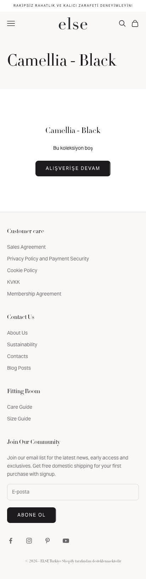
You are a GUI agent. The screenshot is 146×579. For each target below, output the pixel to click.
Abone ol (31, 515)
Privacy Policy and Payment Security (48, 258)
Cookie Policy (22, 270)
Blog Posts (19, 368)
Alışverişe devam (73, 168)
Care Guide (19, 407)
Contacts (17, 356)
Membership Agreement (34, 294)
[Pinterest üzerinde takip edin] (47, 540)
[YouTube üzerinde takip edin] (65, 540)
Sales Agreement (26, 247)
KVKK (13, 282)
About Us (17, 333)
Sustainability (22, 344)
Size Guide (19, 418)
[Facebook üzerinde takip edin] (10, 540)
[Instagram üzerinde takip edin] (29, 540)
